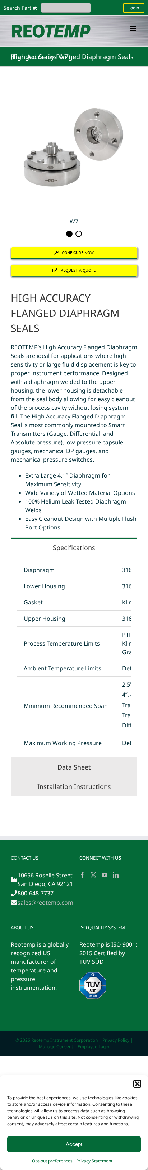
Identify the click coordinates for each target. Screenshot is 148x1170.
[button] (137, 1083)
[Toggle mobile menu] (133, 28)
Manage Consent (56, 1046)
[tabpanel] (74, 657)
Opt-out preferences (52, 1161)
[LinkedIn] (116, 875)
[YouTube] (104, 875)
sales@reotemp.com (45, 903)
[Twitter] (93, 875)
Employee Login (93, 1046)
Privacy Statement (94, 1161)
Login (133, 8)
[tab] (74, 547)
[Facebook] (82, 875)
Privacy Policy (115, 1040)
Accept (74, 1144)
